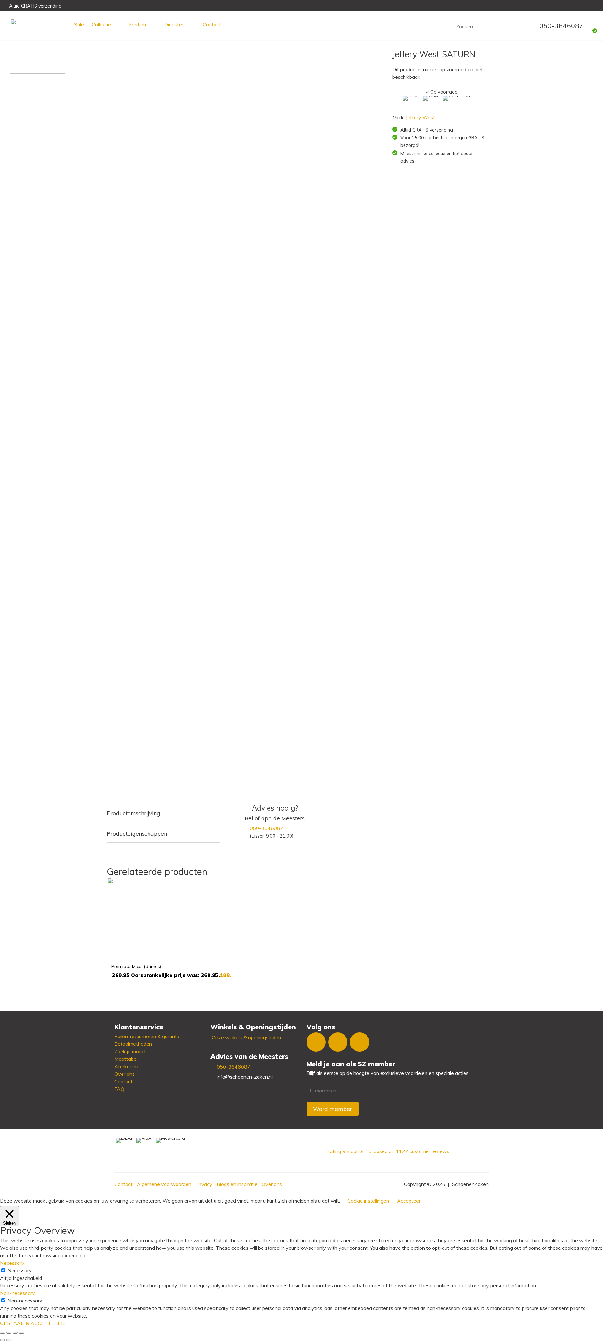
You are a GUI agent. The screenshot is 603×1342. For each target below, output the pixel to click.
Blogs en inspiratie (237, 1184)
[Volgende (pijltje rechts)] (8, 1340)
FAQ (119, 1089)
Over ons (124, 1074)
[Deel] (15, 1333)
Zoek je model (129, 1051)
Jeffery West (420, 117)
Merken (137, 24)
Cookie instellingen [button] (368, 1201)
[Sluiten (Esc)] (21, 1333)
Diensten (174, 24)
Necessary (20, 1270)
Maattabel (126, 1059)
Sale (79, 24)
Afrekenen (126, 1066)
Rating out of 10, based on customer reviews (387, 1151)
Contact (212, 24)
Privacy (203, 1184)
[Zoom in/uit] (2, 1333)
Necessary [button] (12, 1263)
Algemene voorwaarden (164, 1184)
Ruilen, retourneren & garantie (147, 1036)
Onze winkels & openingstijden (246, 1037)
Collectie (101, 24)
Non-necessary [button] (17, 1293)
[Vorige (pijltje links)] (2, 1340)
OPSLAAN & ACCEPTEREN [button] (32, 1323)
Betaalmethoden (133, 1044)
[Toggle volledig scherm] (8, 1333)
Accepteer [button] (409, 1201)
